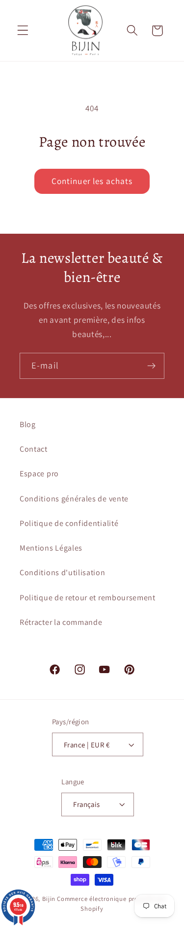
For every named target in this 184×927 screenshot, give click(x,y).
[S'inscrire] (151, 366)
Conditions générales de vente (74, 499)
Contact (34, 449)
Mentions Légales (51, 548)
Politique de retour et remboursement (88, 597)
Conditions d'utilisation (62, 572)
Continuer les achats (92, 180)
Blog (28, 424)
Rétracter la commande (61, 622)
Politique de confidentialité (69, 523)
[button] (22, 30)
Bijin (48, 899)
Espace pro (39, 473)
